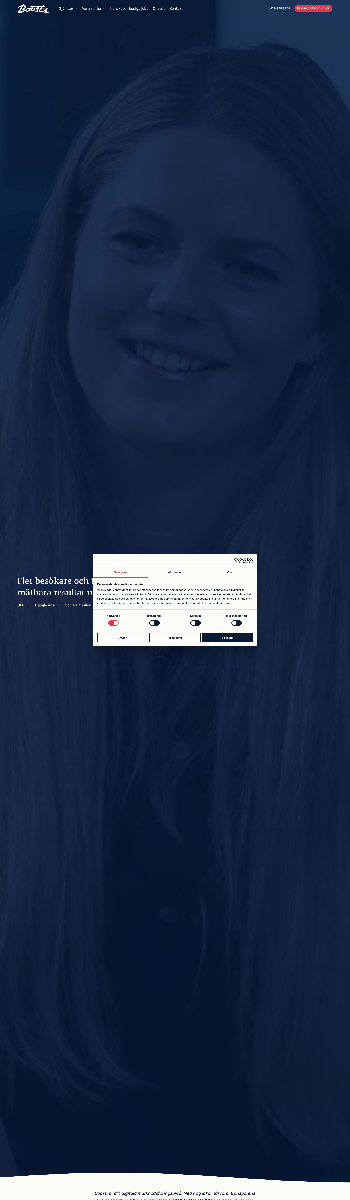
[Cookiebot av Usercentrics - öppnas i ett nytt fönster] (237, 560)
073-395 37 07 (280, 8)
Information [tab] (175, 572)
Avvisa (122, 637)
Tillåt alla (227, 637)
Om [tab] (229, 572)
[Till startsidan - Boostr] (33, 8)
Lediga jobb (139, 8)
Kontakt (176, 8)
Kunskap (117, 8)
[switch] (154, 623)
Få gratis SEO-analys (313, 8)
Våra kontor (92, 8)
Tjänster (66, 8)
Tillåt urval (175, 637)
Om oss (159, 8)
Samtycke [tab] (120, 572)
